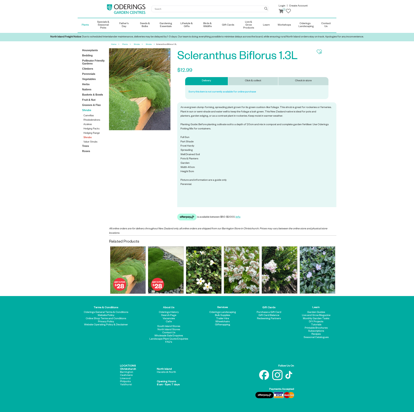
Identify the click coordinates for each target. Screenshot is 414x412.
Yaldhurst (126, 384)
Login (282, 6)
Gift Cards (268, 307)
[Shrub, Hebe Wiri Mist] (241, 270)
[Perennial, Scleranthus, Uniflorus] (165, 270)
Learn (316, 307)
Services (222, 307)
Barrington (126, 372)
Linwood (125, 378)
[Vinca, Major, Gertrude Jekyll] (317, 270)
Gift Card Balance (268, 315)
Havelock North (166, 372)
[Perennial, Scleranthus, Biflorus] (128, 270)
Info (238, 217)
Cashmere (126, 375)
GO (266, 8)
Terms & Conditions (106, 307)
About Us (168, 307)
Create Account (298, 6)
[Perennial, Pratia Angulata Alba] (203, 270)
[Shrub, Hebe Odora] (279, 270)
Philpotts (125, 381)
